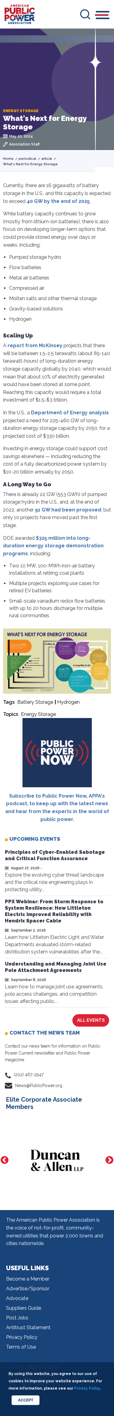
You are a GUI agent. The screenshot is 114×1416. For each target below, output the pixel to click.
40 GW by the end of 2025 (58, 201)
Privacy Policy (21, 1337)
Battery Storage (35, 702)
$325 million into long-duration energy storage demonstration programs (53, 545)
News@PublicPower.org (38, 1085)
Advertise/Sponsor (27, 1288)
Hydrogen (68, 702)
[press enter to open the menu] (102, 16)
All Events (91, 1020)
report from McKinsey (35, 345)
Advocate (17, 1298)
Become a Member (27, 1279)
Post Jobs (17, 1318)
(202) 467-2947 (28, 1074)
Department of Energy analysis (70, 413)
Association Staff (24, 144)
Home (8, 159)
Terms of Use (21, 1347)
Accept (25, 1400)
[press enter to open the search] (85, 14)
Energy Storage (38, 714)
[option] (57, 1160)
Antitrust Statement (28, 1327)
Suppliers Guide (23, 1308)
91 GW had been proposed (68, 510)
